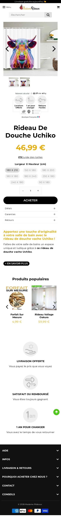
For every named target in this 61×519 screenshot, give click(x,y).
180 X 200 (48, 170)
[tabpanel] (24, 82)
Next (54, 48)
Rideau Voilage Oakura (44, 316)
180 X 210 (12, 170)
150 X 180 (30, 170)
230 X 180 (48, 176)
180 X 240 (30, 176)
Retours (9, 220)
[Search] (48, 14)
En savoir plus (17, 263)
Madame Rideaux (33, 504)
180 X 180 (12, 176)
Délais (8, 208)
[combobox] (30, 14)
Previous (7, 48)
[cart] (58, 7)
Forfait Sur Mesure (17, 316)
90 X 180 (44, 182)
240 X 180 (17, 182)
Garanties (10, 214)
